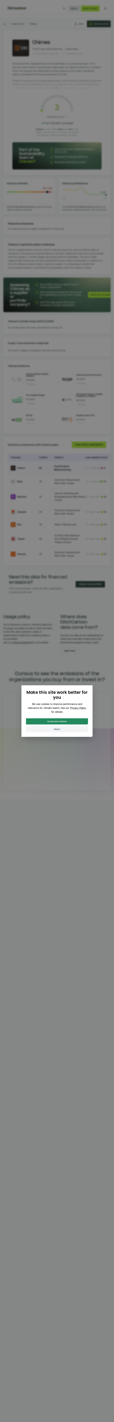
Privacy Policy (78, 708)
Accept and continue (57, 721)
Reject (57, 729)
